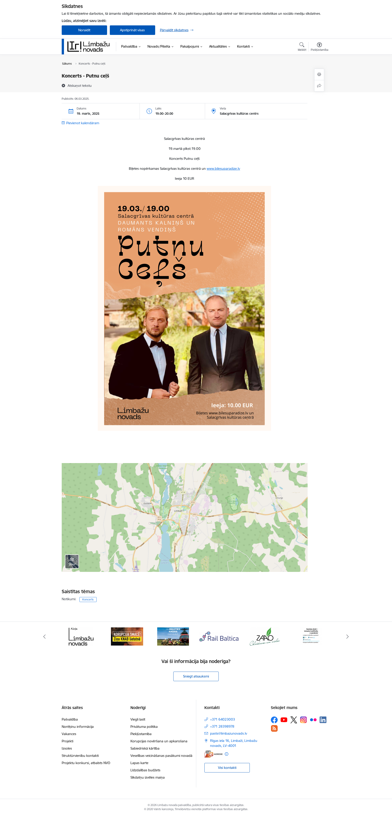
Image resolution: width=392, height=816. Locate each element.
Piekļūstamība (141, 734)
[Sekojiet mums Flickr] (313, 719)
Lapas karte (139, 763)
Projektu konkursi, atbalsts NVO (86, 763)
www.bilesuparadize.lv (223, 168)
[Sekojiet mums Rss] (274, 728)
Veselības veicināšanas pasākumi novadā (161, 755)
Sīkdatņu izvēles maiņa (147, 777)
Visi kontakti (227, 767)
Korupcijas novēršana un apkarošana (158, 741)
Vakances (69, 734)
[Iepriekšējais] (44, 636)
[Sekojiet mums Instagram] (303, 719)
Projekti (67, 741)
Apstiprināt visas (132, 30)
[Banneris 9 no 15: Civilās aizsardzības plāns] (127, 636)
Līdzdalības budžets (145, 770)
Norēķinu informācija (78, 726)
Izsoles (67, 748)
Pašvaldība (70, 719)
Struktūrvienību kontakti (80, 755)
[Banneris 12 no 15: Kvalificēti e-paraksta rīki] (265, 636)
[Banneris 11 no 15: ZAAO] (219, 636)
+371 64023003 (222, 719)
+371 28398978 (222, 726)
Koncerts (88, 599)
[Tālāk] (348, 636)
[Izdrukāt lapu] (319, 74)
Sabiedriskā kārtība (144, 748)
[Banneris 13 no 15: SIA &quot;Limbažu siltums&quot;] (310, 636)
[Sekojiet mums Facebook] (274, 719)
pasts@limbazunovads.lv (228, 733)
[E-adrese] (213, 754)
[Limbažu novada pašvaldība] (90, 46)
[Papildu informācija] (226, 754)
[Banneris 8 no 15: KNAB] (81, 636)
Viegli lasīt (137, 719)
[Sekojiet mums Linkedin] (323, 719)
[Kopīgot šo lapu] (319, 85)
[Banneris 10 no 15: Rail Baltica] (173, 636)
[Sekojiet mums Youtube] (284, 719)
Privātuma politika (144, 726)
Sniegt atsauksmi (196, 676)
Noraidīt (84, 30)
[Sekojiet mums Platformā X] (293, 719)
